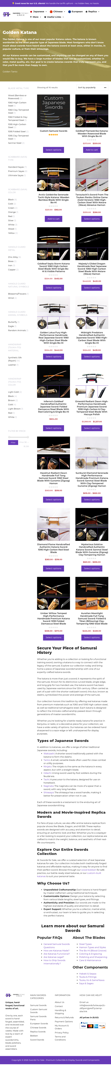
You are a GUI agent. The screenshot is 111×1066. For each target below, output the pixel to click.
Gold (10, 203)
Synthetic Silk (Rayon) (15, 359)
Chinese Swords (38, 1027)
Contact (59, 1006)
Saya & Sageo (86, 983)
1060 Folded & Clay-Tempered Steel (18, 118)
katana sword (59, 45)
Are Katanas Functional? (57, 954)
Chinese (58, 11)
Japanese (38, 11)
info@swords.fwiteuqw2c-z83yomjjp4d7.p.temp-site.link (93, 1008)
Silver (11, 220)
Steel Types (85, 944)
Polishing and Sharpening (93, 957)
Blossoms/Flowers (17, 293)
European (77, 11)
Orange (12, 212)
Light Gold (13, 392)
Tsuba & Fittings (88, 977)
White (11, 224)
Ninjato (47, 766)
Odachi (47, 773)
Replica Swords (37, 1031)
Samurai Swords (38, 1005)
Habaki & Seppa (87, 973)
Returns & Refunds (64, 1017)
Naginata (48, 786)
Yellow (11, 233)
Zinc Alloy (13, 257)
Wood (11, 229)
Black (11, 199)
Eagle (11, 326)
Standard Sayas (16, 167)
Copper (12, 269)
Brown (11, 400)
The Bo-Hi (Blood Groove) (92, 950)
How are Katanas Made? (56, 950)
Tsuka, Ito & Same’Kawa (91, 980)
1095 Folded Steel (17, 131)
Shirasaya (49, 792)
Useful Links (54, 17)
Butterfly (12, 322)
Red (10, 216)
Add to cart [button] (92, 150)
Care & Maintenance (90, 960)
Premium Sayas (16, 171)
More (35, 17)
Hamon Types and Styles (92, 947)
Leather (12, 365)
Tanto (47, 760)
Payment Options (64, 1021)
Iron (10, 265)
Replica (92, 11)
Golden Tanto (10, 71)
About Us (59, 1002)
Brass (10, 261)
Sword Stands (37, 1039)
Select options (53, 150)
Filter (13, 442)
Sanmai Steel (14, 143)
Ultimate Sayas (15, 175)
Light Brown (14, 408)
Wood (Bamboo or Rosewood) (17, 97)
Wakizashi (49, 753)
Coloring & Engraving (90, 954)
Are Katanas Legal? (54, 957)
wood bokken (88, 870)
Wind (11, 298)
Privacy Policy (62, 1032)
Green (11, 208)
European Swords (39, 1023)
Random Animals (17, 330)
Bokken (34, 1035)
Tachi (46, 779)
